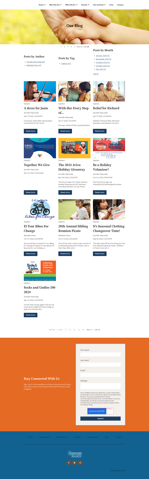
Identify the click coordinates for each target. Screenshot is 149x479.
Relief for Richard (106, 108)
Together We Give (37, 165)
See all (96, 74)
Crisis (111, 5)
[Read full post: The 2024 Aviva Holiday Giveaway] (74, 148)
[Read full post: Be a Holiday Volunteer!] (109, 148)
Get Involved (98, 5)
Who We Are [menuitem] (44, 437)
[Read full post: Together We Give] (40, 148)
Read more (30, 131)
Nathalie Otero (34, 65)
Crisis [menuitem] (107, 437)
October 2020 (103, 66)
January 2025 (102, 56)
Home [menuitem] (29, 437)
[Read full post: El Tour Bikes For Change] (40, 209)
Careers (120, 5)
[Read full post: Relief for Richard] (109, 91)
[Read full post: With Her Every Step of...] (74, 91)
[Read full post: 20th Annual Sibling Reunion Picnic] (74, 209)
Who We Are (54, 5)
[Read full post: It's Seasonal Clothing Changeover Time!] (109, 209)
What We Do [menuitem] (62, 437)
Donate (84, 5)
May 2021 (101, 69)
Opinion (66, 64)
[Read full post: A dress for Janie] (40, 91)
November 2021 (103, 59)
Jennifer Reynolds (36, 62)
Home (41, 5)
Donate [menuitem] (77, 437)
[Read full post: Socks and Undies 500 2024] (40, 271)
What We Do (70, 5)
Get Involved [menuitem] (92, 437)
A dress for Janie (36, 108)
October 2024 (103, 62)
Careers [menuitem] (119, 437)
